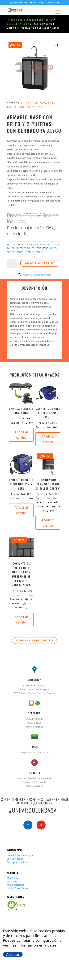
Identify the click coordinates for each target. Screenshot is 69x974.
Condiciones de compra (20, 855)
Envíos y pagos (15, 858)
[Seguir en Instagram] (41, 824)
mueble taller (25, 252)
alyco (53, 248)
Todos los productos (34, 640)
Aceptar (12, 954)
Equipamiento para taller (35, 20)
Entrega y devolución (18, 862)
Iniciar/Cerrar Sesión (18, 888)
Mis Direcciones (15, 884)
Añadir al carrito (40, 263)
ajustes (50, 945)
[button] (57, 45)
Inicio (11, 20)
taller (39, 252)
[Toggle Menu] (57, 11)
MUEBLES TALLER (17, 23)
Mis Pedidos (13, 878)
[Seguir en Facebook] (27, 824)
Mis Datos (12, 881)
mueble (11, 252)
